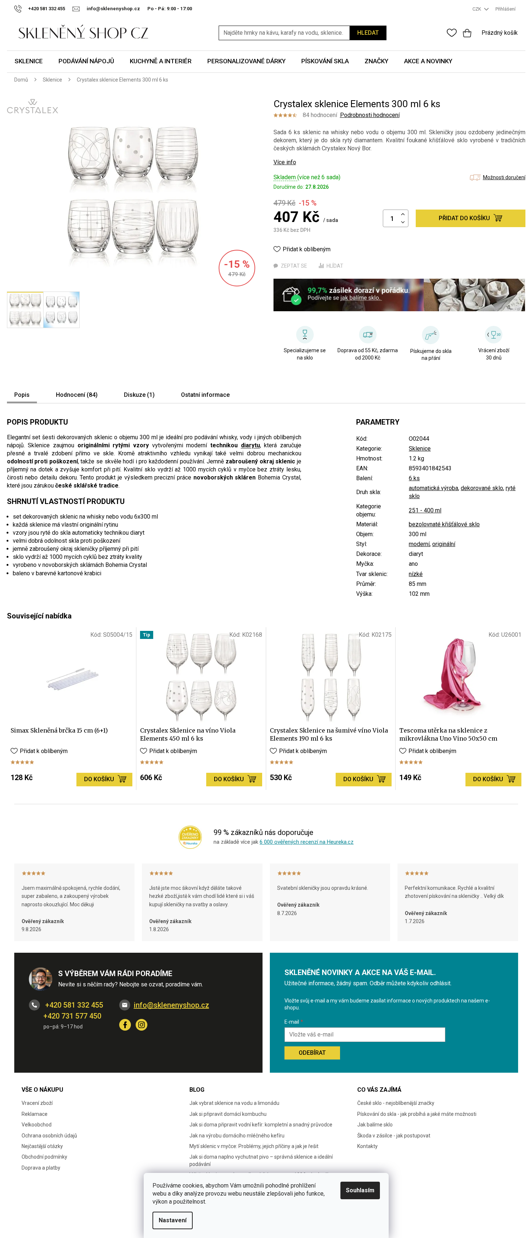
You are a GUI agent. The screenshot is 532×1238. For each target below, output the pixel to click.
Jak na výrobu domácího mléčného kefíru (236, 1136)
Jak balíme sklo (375, 1125)
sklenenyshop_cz (141, 1025)
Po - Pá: (169, 8)
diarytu (250, 445)
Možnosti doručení (504, 177)
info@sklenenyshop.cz (171, 1005)
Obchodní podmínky (44, 1157)
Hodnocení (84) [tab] (77, 394)
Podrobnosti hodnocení (370, 115)
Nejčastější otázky (42, 1146)
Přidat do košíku (464, 218)
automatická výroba (433, 488)
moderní (419, 544)
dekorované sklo (482, 488)
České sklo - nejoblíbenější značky (395, 1103)
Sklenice (420, 448)
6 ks (414, 478)
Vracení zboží (37, 1103)
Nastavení (172, 1220)
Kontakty (367, 1146)
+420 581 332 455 (73, 1005)
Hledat (368, 32)
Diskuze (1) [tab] (139, 394)
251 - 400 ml (425, 510)
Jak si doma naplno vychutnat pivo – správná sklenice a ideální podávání (261, 1160)
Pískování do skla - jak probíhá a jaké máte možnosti (416, 1114)
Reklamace (35, 1114)
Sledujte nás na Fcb (125, 1025)
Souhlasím (360, 1190)
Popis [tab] (22, 394)
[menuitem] (28, 61)
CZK (477, 9)
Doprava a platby (41, 1168)
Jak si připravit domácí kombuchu (228, 1114)
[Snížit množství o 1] (403, 222)
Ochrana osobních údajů (49, 1136)
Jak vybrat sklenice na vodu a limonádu (234, 1103)
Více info (284, 162)
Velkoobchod (37, 1125)
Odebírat (312, 1052)
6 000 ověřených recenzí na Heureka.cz (307, 842)
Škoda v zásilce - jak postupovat (393, 1136)
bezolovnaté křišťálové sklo (444, 524)
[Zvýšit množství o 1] (403, 214)
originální (443, 544)
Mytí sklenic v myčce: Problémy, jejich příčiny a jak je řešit (253, 1146)
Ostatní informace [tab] (205, 394)
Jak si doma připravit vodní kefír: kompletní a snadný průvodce (260, 1125)
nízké (416, 574)
